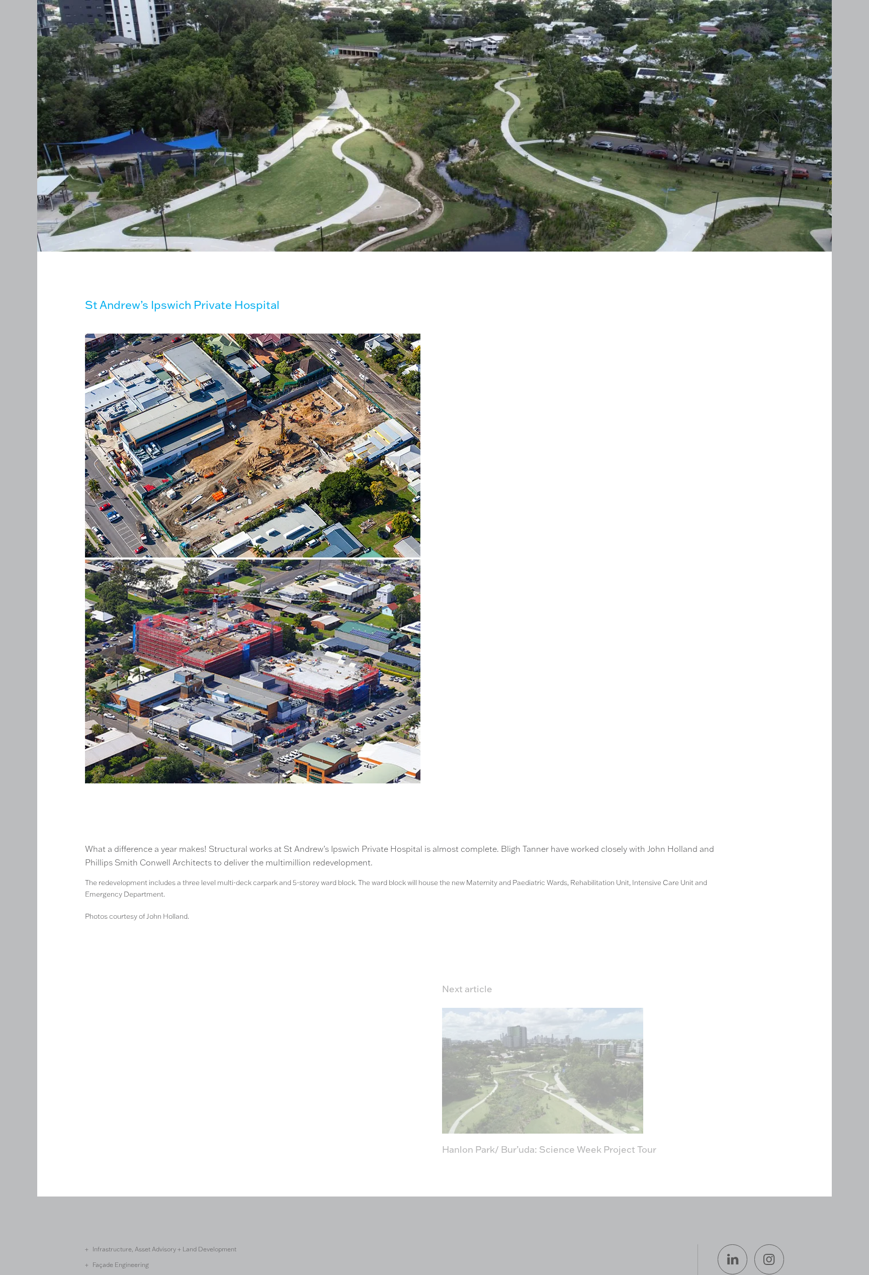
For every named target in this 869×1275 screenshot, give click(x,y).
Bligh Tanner (113, 51)
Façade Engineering (121, 1264)
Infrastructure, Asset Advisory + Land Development (164, 1249)
